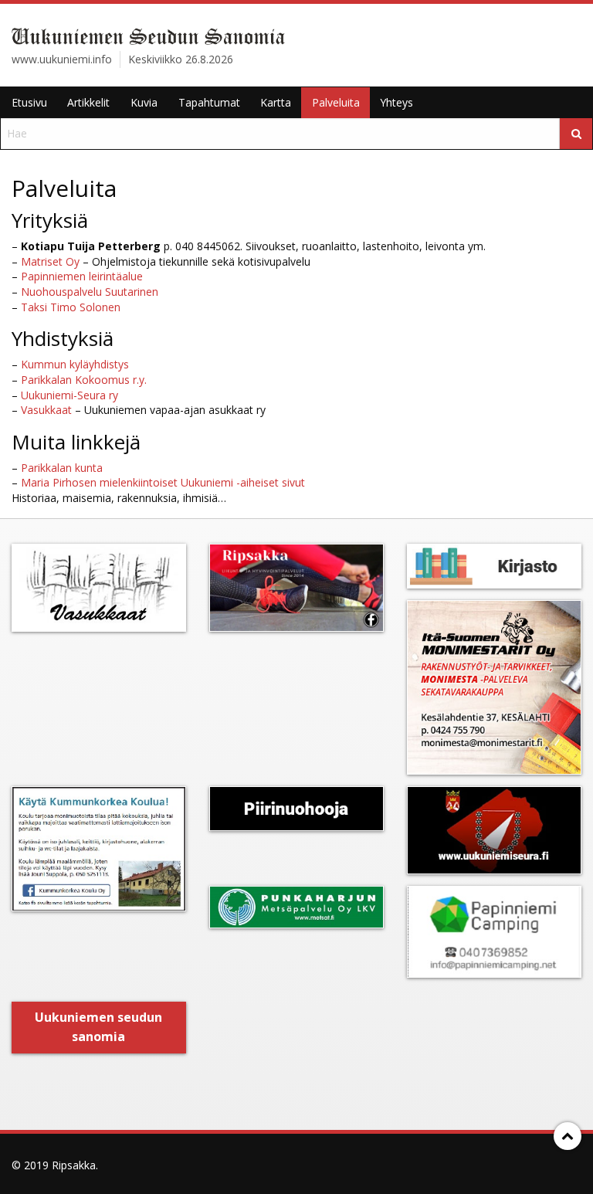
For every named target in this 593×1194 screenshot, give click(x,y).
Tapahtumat (209, 102)
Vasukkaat (46, 409)
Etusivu (29, 102)
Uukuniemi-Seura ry (69, 395)
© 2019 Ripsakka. (55, 1165)
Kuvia (144, 102)
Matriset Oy (50, 261)
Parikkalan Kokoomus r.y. (84, 379)
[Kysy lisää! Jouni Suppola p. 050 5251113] (99, 848)
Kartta (275, 102)
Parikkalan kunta (62, 467)
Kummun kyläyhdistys (75, 364)
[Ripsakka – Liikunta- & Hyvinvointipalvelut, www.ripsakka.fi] (296, 588)
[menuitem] (29, 102)
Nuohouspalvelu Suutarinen (89, 291)
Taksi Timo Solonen (70, 307)
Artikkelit (88, 102)
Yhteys (396, 102)
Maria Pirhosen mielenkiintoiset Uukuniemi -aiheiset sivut (163, 482)
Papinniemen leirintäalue (82, 276)
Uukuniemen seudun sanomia (98, 1027)
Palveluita (336, 102)
